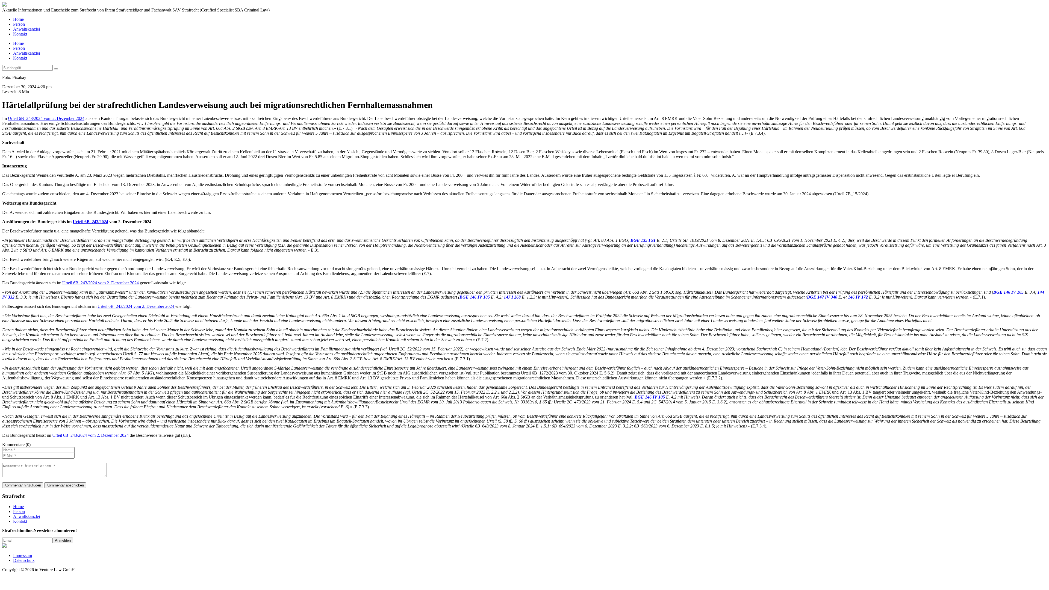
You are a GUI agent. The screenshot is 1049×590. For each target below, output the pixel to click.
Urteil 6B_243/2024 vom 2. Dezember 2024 (46, 118)
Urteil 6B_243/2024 (90, 221)
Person (19, 24)
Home (18, 19)
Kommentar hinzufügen (22, 485)
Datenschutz (23, 560)
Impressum (22, 555)
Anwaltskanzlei (26, 29)
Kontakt (20, 34)
